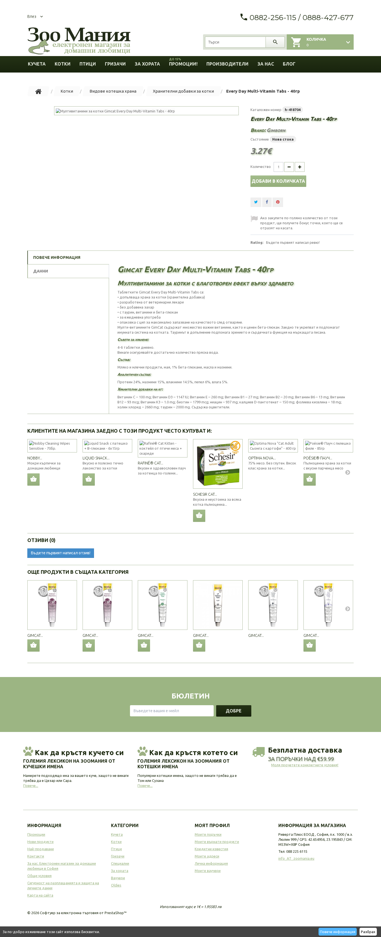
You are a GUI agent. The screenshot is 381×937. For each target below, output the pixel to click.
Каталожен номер (265, 110)
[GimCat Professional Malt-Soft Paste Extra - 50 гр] (52, 605)
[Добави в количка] (33, 479)
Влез (31, 16)
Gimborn (276, 130)
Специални (120, 863)
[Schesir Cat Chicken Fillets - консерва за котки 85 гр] (218, 464)
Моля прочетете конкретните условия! (304, 765)
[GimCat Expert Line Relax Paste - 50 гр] (328, 605)
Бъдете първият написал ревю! (293, 242)
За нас (265, 63)
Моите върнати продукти (217, 842)
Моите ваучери (208, 871)
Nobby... (34, 458)
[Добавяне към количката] (33, 645)
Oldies (116, 885)
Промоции (36, 834)
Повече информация (337, 932)
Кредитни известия (211, 849)
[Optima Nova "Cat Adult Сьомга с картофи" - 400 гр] (273, 445)
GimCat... (35, 635)
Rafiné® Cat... (150, 463)
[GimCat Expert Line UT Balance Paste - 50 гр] (218, 605)
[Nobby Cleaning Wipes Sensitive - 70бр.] (52, 445)
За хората (147, 63)
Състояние (259, 139)
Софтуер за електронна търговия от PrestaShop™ (83, 913)
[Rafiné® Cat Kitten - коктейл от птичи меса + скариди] (162, 448)
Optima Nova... (262, 458)
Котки (63, 63)
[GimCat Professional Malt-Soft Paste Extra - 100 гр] (107, 605)
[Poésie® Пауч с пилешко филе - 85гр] (328, 445)
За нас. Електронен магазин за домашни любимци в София (61, 865)
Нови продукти (40, 842)
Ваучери (118, 878)
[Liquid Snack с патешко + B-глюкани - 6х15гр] (107, 445)
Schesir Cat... (205, 494)
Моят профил (212, 825)
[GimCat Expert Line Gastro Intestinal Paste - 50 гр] (162, 605)
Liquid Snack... (96, 458)
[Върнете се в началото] (38, 91)
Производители (227, 63)
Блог (289, 63)
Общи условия (39, 876)
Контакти (35, 856)
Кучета (37, 63)
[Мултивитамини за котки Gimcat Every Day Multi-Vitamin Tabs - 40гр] (146, 111)
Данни (40, 271)
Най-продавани (40, 849)
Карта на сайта (40, 895)
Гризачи (115, 63)
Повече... (30, 785)
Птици (87, 63)
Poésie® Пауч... (317, 458)
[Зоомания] (79, 41)
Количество (260, 166)
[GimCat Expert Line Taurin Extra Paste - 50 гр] (273, 605)
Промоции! (183, 62)
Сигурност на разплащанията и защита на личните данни (63, 885)
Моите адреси (207, 856)
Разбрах (368, 932)
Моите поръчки (208, 834)
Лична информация (211, 863)
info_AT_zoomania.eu (296, 858)
